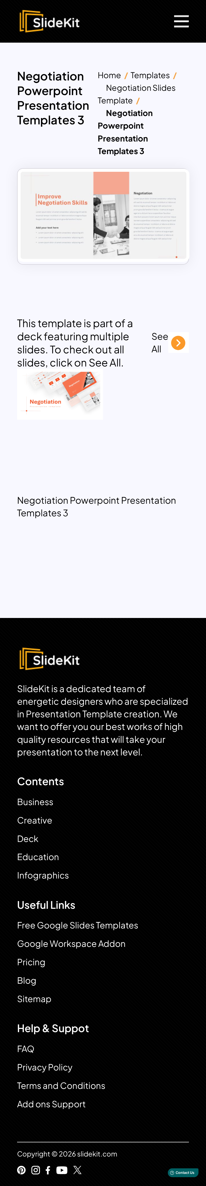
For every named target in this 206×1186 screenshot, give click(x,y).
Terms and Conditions (61, 1085)
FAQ (25, 1048)
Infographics (43, 875)
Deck (27, 838)
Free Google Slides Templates (77, 925)
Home (109, 75)
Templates (150, 75)
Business (35, 801)
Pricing (31, 961)
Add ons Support (51, 1103)
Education (38, 856)
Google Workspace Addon (71, 943)
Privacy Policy (44, 1067)
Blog (26, 980)
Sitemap (34, 998)
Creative (34, 820)
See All (159, 342)
